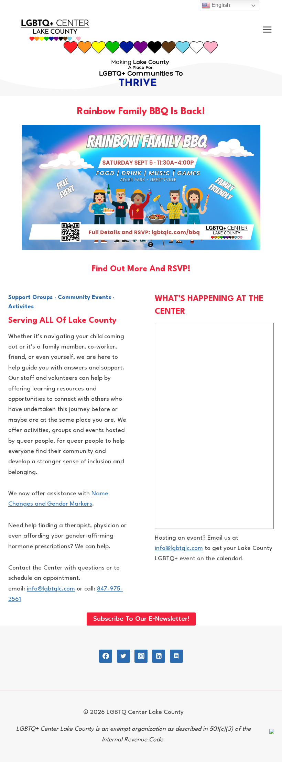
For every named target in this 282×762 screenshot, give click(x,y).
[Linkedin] (158, 656)
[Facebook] (105, 656)
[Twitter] (123, 656)
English (220, 5)
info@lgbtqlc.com (51, 589)
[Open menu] (267, 30)
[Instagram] (141, 656)
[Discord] (176, 656)
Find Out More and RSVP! (141, 269)
